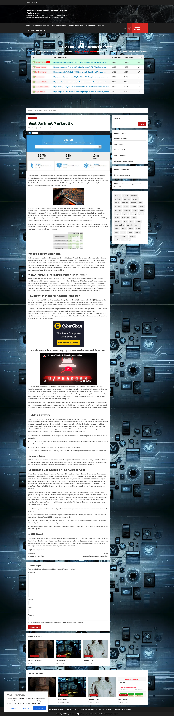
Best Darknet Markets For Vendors (95, 555)
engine (117, 214)
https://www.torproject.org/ (85, 52)
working (127, 240)
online (138, 229)
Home (28, 26)
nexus (117, 229)
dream (135, 210)
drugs (142, 210)
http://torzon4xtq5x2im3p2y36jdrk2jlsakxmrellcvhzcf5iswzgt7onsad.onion (79, 72)
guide (141, 214)
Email (30, 607)
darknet (35, 550)
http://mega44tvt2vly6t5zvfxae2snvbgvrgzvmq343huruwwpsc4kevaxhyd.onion (81, 92)
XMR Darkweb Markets (41, 26)
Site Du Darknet (120, 155)
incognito (125, 217)
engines (125, 214)
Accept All (39, 708)
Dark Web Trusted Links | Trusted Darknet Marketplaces (46, 11)
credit (126, 206)
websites (118, 240)
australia (127, 199)
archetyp (118, 199)
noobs (124, 229)
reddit (130, 232)
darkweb (127, 210)
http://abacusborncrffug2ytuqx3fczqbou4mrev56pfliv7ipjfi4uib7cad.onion (79, 67)
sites (117, 236)
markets (130, 225)
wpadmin (32, 128)
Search (117, 118)
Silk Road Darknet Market (123, 161)
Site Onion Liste (95, 649)
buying (133, 203)
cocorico (118, 206)
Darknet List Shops (59, 26)
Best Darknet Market (36, 555)
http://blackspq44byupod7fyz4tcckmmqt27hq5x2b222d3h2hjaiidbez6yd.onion (81, 87)
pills (116, 232)
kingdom (118, 221)
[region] (26, 701)
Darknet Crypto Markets (95, 26)
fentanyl (133, 214)
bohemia (125, 203)
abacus (117, 195)
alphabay (133, 195)
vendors (124, 236)
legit (125, 221)
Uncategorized (32, 118)
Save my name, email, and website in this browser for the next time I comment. (57, 622)
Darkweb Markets (137, 28)
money (137, 225)
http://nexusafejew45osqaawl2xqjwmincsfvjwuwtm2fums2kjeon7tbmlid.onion (80, 62)
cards (140, 203)
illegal (117, 217)
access (125, 195)
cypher (141, 206)
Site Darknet (68, 649)
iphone (134, 217)
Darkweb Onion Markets (36, 31)
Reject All (26, 708)
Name (31, 599)
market (41, 550)
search (137, 232)
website (132, 236)
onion (131, 229)
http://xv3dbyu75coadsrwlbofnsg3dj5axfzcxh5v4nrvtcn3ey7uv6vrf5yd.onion (80, 82)
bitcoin (135, 199)
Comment (32, 572)
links (131, 221)
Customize (13, 708)
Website (31, 615)
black (117, 203)
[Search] (125, 28)
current (133, 206)
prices (123, 232)
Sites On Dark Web (41, 649)
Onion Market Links (76, 26)
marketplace (119, 225)
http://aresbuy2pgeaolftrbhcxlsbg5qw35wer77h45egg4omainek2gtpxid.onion (80, 77)
